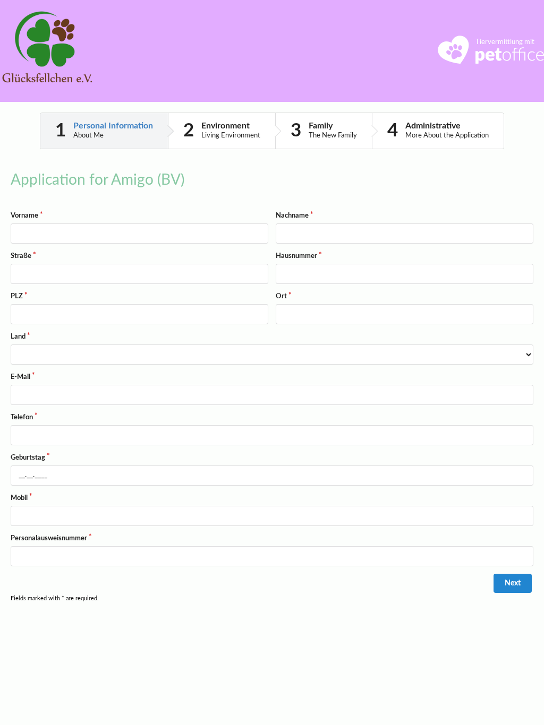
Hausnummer (296, 256)
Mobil (19, 498)
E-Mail (20, 377)
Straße (21, 256)
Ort (281, 296)
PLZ (17, 296)
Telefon (22, 417)
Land (18, 336)
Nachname (292, 215)
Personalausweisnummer (49, 538)
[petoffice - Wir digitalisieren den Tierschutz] (491, 61)
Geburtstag (28, 457)
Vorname (24, 215)
